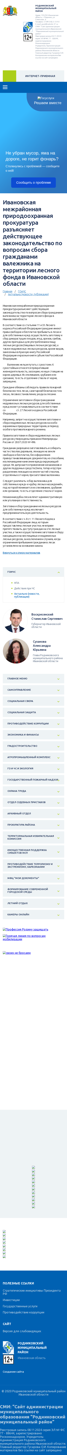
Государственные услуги (20, 1306)
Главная (7, 291)
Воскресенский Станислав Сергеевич (47, 616)
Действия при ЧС (24, 588)
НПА (16, 582)
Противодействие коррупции (23, 1312)
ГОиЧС (22, 291)
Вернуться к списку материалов (21, 552)
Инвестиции (11, 1300)
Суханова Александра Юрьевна (42, 646)
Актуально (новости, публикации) (28, 294)
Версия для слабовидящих (22, 1331)
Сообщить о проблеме (33, 182)
